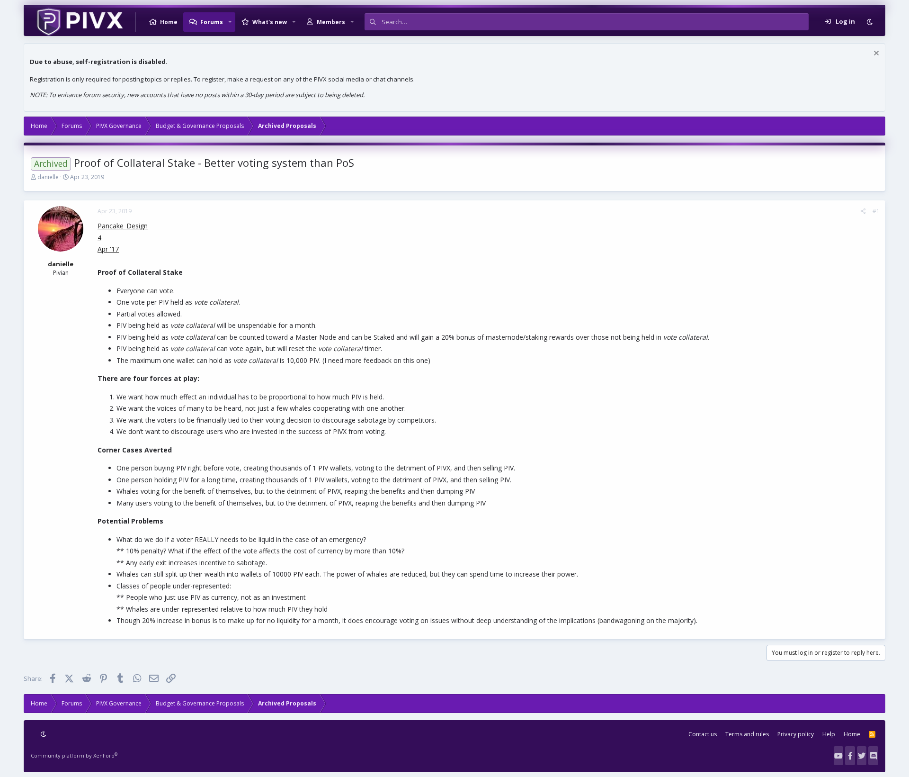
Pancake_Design (123, 225)
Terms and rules (747, 734)
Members (331, 22)
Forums (211, 22)
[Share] (863, 211)
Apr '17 (108, 248)
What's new (269, 22)
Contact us (702, 734)
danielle (48, 177)
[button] (230, 21)
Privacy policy (795, 734)
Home (169, 22)
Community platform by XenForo (74, 755)
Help (828, 734)
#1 (876, 211)
